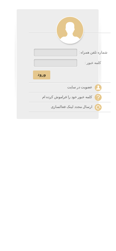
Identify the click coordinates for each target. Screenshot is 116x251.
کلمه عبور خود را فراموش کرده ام (67, 97)
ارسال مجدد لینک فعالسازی (71, 107)
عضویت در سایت (79, 87)
